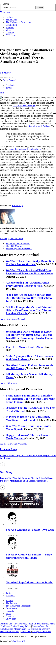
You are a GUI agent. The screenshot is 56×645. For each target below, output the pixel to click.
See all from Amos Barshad (12, 319)
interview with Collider (39, 126)
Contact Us (26, 631)
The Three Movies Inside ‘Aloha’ (25, 346)
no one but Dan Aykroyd (24, 105)
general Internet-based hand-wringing (25, 149)
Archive (3, 238)
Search (5, 7)
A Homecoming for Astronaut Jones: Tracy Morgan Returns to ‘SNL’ (27, 284)
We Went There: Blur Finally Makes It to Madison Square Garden (30, 263)
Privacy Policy (20, 623)
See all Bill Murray (8, 383)
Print (2, 92)
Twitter (9, 88)
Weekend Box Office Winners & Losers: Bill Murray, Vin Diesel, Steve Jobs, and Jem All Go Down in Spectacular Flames (29, 334)
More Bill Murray (14, 246)
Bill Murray (5, 72)
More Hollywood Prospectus (19, 248)
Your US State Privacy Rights (41, 623)
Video (8, 30)
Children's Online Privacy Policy (16, 626)
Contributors (11, 25)
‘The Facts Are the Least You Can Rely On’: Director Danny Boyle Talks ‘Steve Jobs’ (29, 298)
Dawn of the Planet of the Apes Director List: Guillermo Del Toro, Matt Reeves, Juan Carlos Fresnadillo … (27, 479)
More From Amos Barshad (18, 243)
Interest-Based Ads (40, 626)
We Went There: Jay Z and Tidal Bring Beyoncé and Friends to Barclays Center (29, 272)
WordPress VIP (18, 641)
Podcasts (10, 27)
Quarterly (10, 32)
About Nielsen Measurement (13, 629)
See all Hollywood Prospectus (13, 444)
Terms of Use (6, 623)
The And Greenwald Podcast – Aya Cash (30, 529)
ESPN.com (11, 35)
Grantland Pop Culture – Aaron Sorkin (29, 582)
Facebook (10, 85)
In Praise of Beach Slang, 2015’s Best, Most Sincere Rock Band (28, 418)
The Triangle (11, 19)
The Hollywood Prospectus (18, 22)
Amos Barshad (9, 80)
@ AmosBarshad (15, 238)
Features (9, 17)
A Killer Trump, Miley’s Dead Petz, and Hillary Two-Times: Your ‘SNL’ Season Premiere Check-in (29, 310)
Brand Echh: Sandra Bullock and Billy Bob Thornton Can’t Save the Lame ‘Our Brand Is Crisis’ (30, 398)
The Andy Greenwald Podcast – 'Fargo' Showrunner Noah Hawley (29, 556)
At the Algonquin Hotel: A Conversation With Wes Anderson (29, 358)
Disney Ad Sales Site (41, 631)
